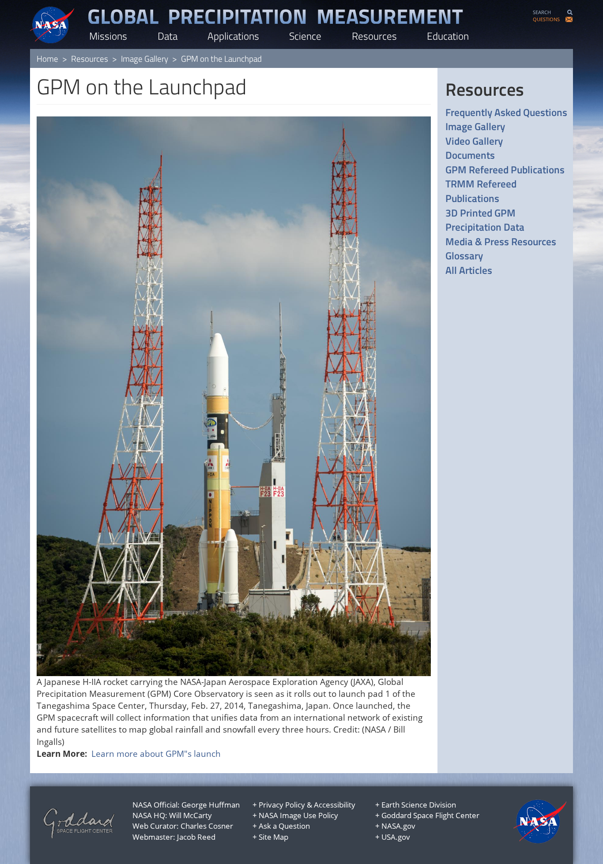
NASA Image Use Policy (298, 815)
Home (47, 58)
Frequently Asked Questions (506, 112)
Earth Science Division (418, 805)
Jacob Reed (196, 837)
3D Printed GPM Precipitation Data (484, 220)
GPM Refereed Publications (505, 170)
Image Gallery (144, 58)
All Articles (468, 270)
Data (167, 36)
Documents (470, 155)
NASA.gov (398, 826)
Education (448, 36)
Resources (374, 36)
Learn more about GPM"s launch (156, 753)
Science (305, 36)
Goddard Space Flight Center (430, 815)
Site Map (273, 837)
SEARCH (542, 12)
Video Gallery (474, 141)
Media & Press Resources (500, 242)
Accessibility (334, 805)
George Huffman (210, 805)
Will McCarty (190, 815)
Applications (233, 36)
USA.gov (395, 837)
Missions (108, 36)
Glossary (464, 256)
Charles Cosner (207, 826)
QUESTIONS (546, 19)
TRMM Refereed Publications (480, 191)
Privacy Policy (282, 805)
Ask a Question (284, 826)
